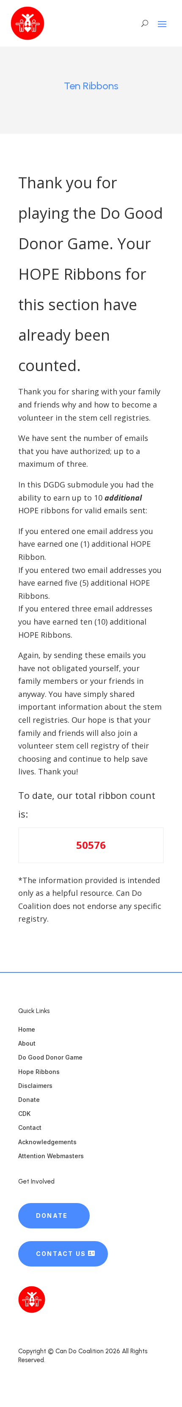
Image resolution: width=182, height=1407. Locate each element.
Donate (52, 1215)
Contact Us (61, 1253)
